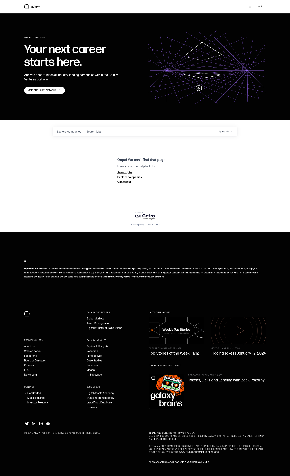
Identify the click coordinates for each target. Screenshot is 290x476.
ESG (26, 370)
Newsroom (30, 374)
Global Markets (95, 318)
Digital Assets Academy (100, 393)
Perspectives (94, 356)
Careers (29, 365)
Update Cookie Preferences (84, 433)
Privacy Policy (122, 276)
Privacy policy (137, 224)
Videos (91, 370)
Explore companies (129, 177)
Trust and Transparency (100, 398)
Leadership (30, 356)
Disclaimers (108, 276)
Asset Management (98, 323)
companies (69, 131)
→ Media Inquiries (34, 398)
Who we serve (32, 351)
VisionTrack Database (99, 402)
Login (260, 6)
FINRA (261, 436)
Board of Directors (35, 360)
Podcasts (92, 365)
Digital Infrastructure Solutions (104, 328)
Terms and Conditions (162, 433)
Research (92, 351)
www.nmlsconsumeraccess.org (199, 452)
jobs (93, 131)
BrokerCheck (168, 439)
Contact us (124, 181)
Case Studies (94, 360)
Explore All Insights (97, 346)
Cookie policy (153, 224)
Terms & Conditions (140, 276)
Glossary (92, 407)
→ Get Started (32, 393)
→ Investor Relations (36, 402)
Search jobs (124, 172)
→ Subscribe (94, 374)
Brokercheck (157, 276)
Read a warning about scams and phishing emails (179, 462)
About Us (29, 346)
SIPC (156, 439)
